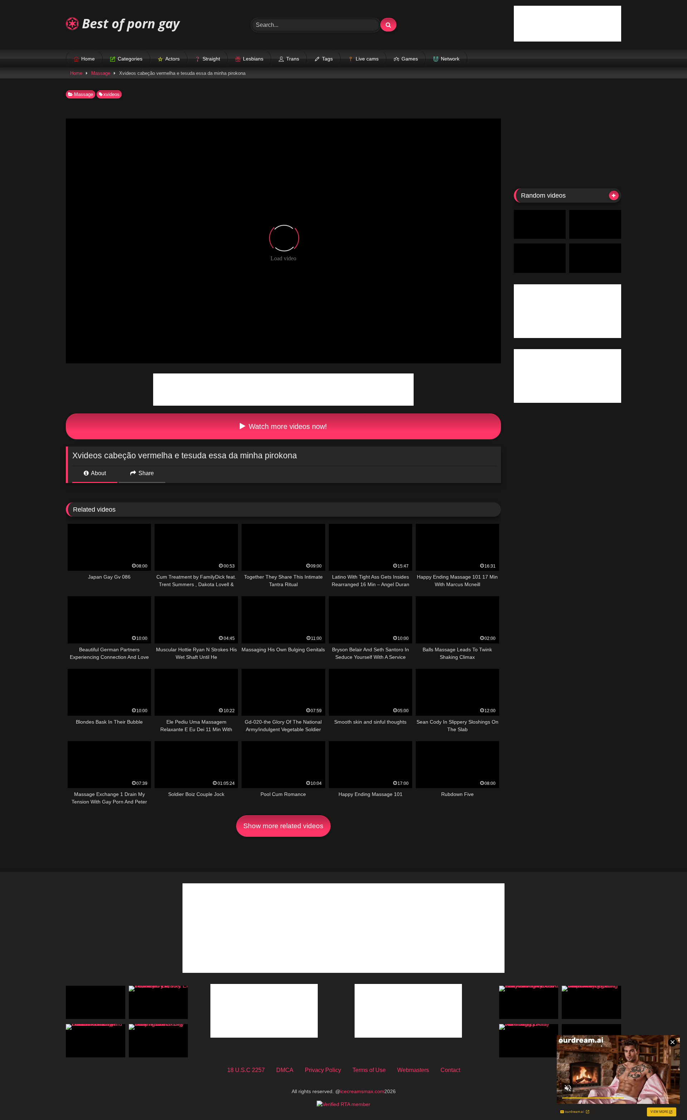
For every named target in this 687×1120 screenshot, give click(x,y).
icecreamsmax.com (362, 1091)
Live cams (367, 59)
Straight (211, 59)
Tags (327, 59)
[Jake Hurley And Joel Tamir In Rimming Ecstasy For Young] (529, 1040)
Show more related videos (283, 826)
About (98, 473)
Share (145, 473)
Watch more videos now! (287, 426)
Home (88, 59)
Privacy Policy (323, 1070)
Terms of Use (369, 1070)
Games (409, 59)
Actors (172, 59)
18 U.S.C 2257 (246, 1070)
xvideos (111, 94)
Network (450, 59)
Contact (450, 1070)
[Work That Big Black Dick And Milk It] (595, 224)
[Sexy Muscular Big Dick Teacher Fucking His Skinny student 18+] (158, 1040)
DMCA (284, 1070)
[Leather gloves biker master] (540, 224)
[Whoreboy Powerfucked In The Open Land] (595, 258)
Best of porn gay (129, 23)
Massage (100, 73)
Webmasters (413, 1070)
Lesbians (253, 59)
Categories (130, 59)
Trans (292, 59)
